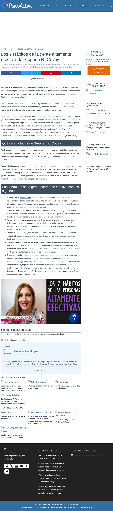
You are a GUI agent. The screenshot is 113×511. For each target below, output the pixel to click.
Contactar (37, 507)
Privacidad (71, 507)
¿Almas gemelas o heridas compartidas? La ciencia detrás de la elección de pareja (52, 478)
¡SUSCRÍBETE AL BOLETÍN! (99, 71)
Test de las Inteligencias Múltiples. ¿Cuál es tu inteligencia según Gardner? (98, 125)
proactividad (25, 198)
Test (57, 6)
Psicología (45, 6)
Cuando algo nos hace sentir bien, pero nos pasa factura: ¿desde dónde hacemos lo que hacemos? (52, 490)
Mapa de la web (48, 507)
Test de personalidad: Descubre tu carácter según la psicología (98, 147)
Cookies (80, 507)
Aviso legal (88, 507)
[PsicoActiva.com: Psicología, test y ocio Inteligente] (17, 6)
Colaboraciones (60, 507)
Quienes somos (26, 507)
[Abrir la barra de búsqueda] (110, 5)
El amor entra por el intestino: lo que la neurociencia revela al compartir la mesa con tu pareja (51, 467)
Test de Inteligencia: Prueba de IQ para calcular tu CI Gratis (98, 169)
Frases (85, 6)
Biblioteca (99, 6)
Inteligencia (71, 6)
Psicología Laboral (23, 49)
